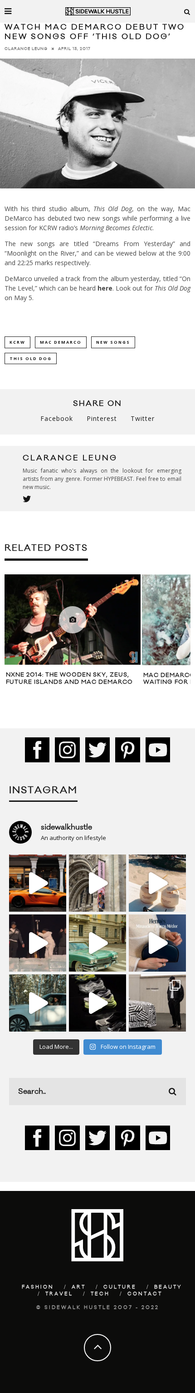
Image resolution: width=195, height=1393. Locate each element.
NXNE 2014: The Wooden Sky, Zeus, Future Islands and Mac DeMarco (69, 678)
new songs (113, 342)
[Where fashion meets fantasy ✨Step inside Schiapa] (97, 883)
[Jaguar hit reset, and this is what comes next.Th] (157, 1003)
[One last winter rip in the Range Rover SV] (37, 1003)
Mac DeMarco (61, 342)
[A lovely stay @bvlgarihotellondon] (37, 883)
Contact (144, 1294)
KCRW (17, 342)
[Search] (187, 11)
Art (79, 1287)
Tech (100, 1294)
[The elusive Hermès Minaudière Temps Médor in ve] (157, 943)
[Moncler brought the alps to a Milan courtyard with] (97, 943)
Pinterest (102, 418)
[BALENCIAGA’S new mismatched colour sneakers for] (97, 1003)
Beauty (168, 1287)
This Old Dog (31, 358)
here (105, 288)
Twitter (143, 418)
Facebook (56, 418)
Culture (119, 1287)
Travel (59, 1294)
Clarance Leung (26, 48)
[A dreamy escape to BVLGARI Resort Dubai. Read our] (157, 883)
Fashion (38, 1287)
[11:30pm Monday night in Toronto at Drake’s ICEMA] (37, 943)
